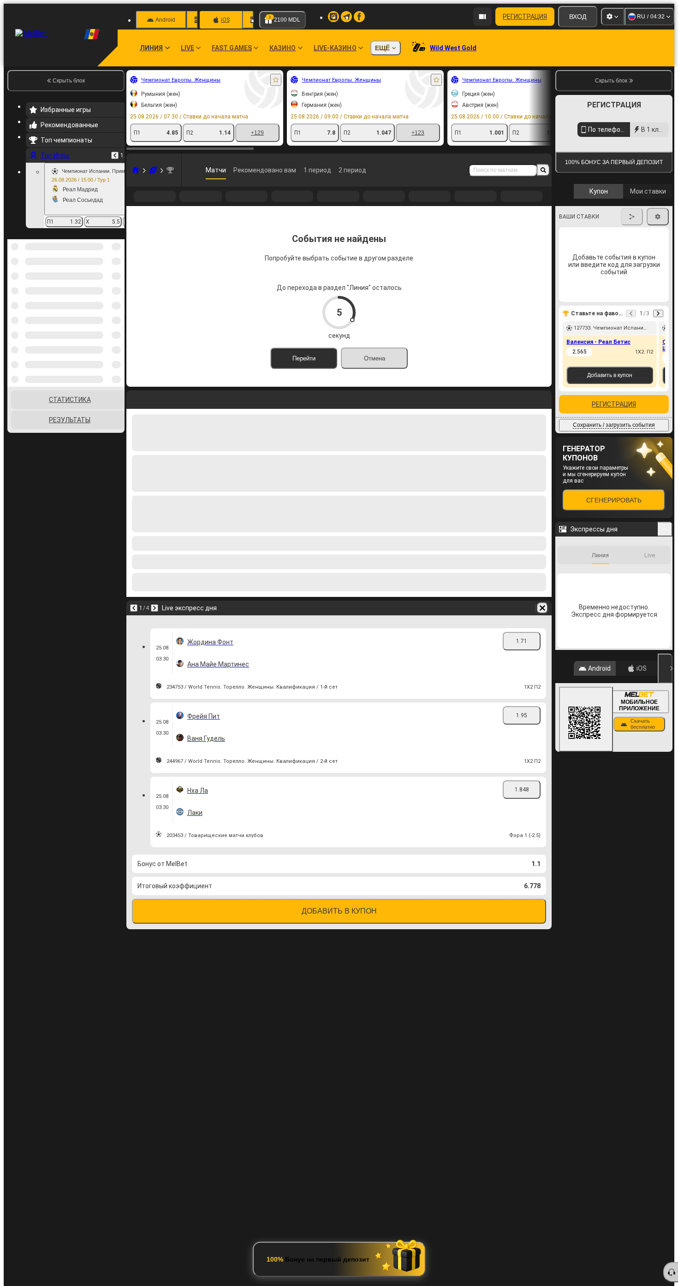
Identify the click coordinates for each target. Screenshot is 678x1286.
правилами (647, 218)
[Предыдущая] (115, 155)
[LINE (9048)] (135, 170)
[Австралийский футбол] (153, 170)
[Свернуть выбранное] (105, 287)
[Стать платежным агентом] (482, 16)
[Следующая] (154, 622)
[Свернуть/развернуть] (664, 613)
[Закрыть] (665, 752)
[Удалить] (542, 622)
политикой (576, 223)
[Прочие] (514, 203)
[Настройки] (612, 16)
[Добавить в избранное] (275, 80)
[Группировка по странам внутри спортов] (117, 287)
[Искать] (543, 170)
